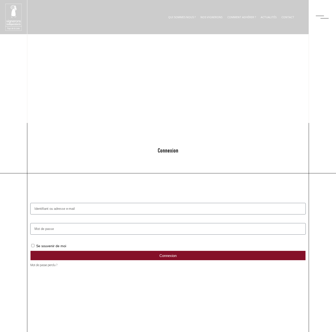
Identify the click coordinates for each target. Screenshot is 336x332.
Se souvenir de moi (50, 246)
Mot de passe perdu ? (43, 265)
